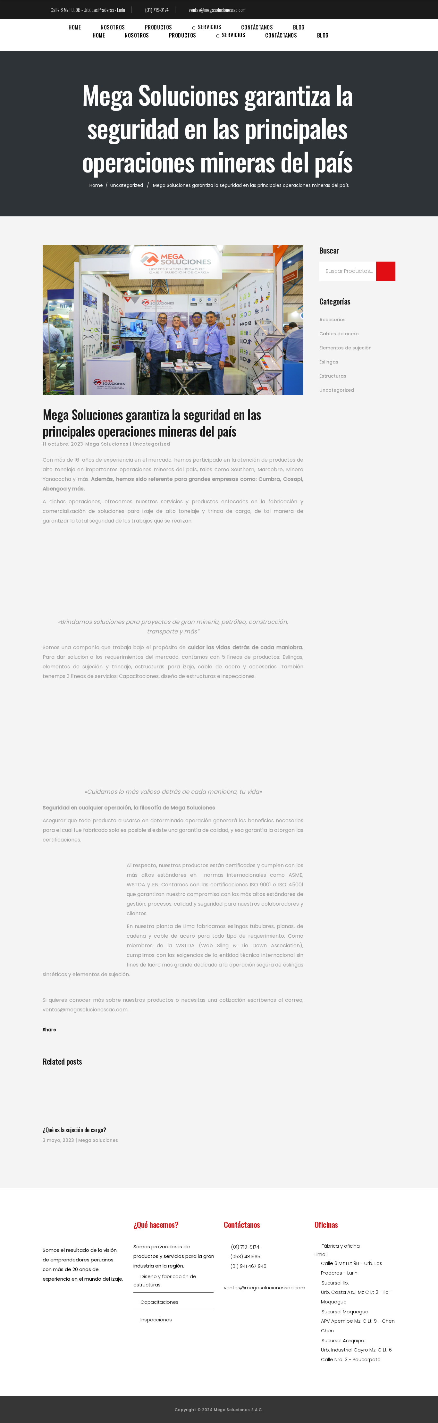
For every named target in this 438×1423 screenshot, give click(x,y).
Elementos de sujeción (345, 348)
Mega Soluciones (107, 444)
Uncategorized (126, 185)
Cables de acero (339, 334)
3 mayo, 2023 (58, 1140)
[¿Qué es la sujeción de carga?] (83, 1096)
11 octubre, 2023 (63, 444)
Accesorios (332, 319)
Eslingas (328, 362)
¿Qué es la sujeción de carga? (74, 1130)
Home (96, 185)
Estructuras (332, 376)
